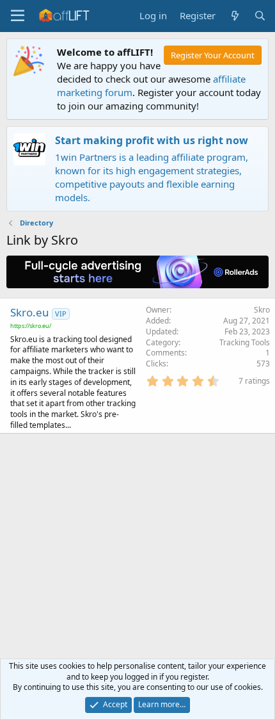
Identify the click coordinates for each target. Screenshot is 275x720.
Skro (262, 309)
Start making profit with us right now (151, 140)
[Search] (260, 16)
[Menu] (18, 16)
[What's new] (234, 16)
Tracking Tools (244, 342)
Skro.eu (29, 312)
